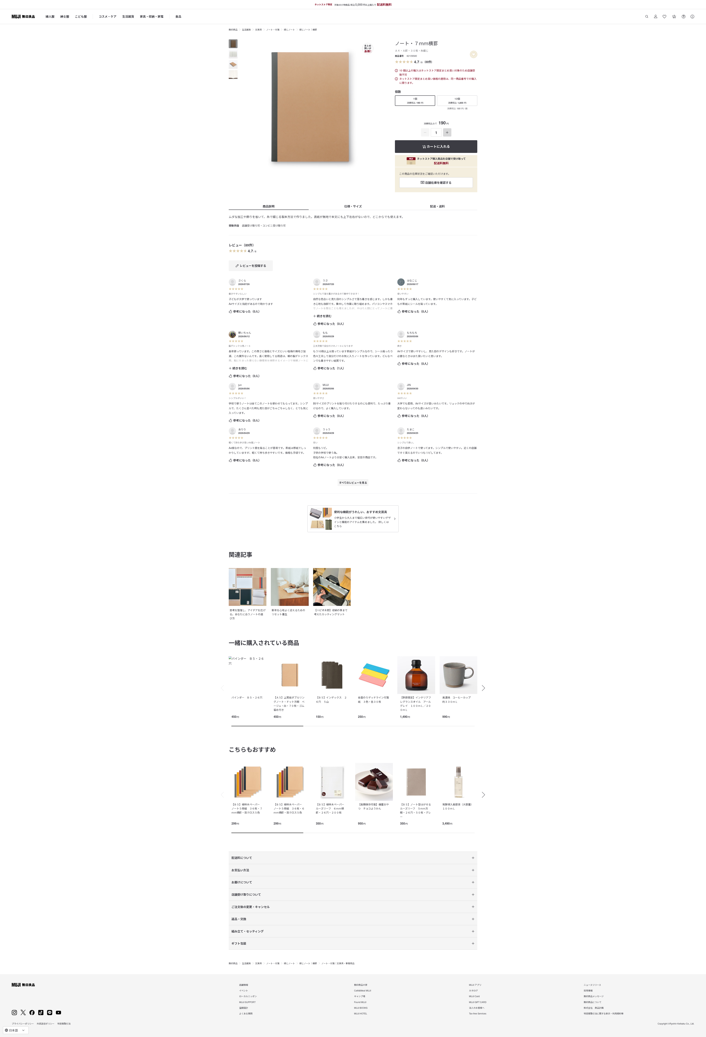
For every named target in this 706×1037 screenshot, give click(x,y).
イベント (243, 990)
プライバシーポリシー (23, 1023)
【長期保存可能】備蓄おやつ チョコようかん (373, 806)
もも (325, 332)
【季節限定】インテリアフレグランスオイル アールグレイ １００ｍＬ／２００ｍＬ (415, 704)
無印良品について (592, 1002)
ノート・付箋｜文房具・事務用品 (337, 963)
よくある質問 (245, 1013)
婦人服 (50, 16)
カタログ (473, 990)
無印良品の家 (360, 984)
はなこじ (412, 280)
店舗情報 (243, 984)
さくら (242, 280)
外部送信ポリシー (45, 1023)
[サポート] (692, 16)
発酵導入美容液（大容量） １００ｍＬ (458, 806)
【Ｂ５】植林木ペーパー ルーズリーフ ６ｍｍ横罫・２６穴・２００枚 (331, 808)
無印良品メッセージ (594, 996)
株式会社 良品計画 (594, 1007)
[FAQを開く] (683, 16)
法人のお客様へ (476, 1007)
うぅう (326, 429)
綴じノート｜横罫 (308, 29)
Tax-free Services (477, 1013)
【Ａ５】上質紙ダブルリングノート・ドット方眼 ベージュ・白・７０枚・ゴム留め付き (289, 704)
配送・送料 (437, 206)
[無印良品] (23, 985)
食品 (178, 16)
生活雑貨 (128, 16)
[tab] (233, 43)
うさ (325, 280)
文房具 (258, 29)
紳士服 (64, 16)
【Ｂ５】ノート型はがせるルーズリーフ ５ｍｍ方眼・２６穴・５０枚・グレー (415, 811)
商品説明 (268, 206)
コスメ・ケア (107, 16)
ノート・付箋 (272, 29)
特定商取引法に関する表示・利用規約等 (603, 1013)
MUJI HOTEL (360, 1013)
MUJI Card (474, 996)
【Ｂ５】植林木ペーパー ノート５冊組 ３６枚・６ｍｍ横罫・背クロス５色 (289, 808)
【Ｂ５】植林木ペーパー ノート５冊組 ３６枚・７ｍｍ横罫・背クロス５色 (246, 808)
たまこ (411, 429)
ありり (242, 429)
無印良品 (233, 29)
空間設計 (243, 1007)
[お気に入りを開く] (664, 16)
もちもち (412, 332)
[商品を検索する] (647, 16)
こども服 (81, 16)
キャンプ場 (359, 996)
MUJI (326, 385)
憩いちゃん (244, 332)
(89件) (428, 61)
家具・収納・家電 (151, 16)
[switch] (473, 54)
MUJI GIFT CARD (477, 1002)
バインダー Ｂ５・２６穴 (246, 697)
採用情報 (588, 990)
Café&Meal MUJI (362, 990)
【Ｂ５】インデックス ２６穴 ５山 (331, 699)
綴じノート (289, 29)
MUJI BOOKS (361, 1007)
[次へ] (485, 688)
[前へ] (220, 688)
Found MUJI (360, 1002)
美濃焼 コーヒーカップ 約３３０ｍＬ (457, 699)
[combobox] (15, 1030)
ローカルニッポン (248, 996)
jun (240, 385)
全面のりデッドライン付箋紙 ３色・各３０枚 (373, 699)
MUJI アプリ (475, 984)
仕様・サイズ (353, 206)
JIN (409, 385)
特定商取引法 (64, 1023)
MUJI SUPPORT (247, 1002)
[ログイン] (656, 16)
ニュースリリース (592, 984)
